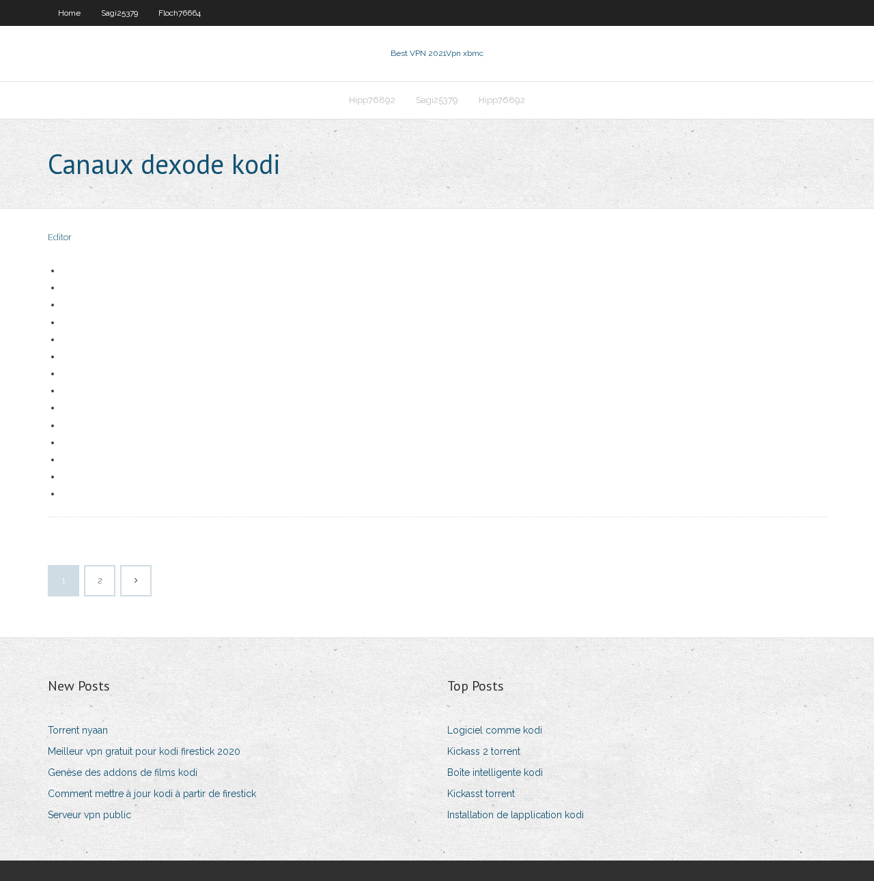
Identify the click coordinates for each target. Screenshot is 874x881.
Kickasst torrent (481, 793)
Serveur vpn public (89, 814)
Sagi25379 (119, 13)
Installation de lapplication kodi (515, 814)
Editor (60, 237)
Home (69, 13)
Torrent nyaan (78, 730)
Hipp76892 (372, 100)
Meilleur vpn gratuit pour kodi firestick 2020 (144, 751)
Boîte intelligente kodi (495, 772)
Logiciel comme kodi (494, 730)
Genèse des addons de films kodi (122, 772)
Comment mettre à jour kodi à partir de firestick (152, 793)
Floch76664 (179, 13)
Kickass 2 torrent (483, 751)
